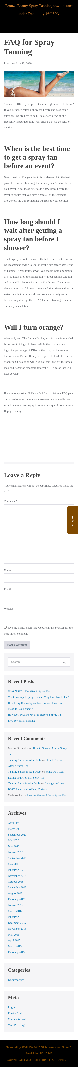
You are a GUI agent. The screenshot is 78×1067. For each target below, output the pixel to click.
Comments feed (17, 1019)
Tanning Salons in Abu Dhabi (24, 760)
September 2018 (17, 887)
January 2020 (15, 852)
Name (8, 570)
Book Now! (72, 520)
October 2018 (15, 881)
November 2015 (17, 928)
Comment (10, 501)
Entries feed (15, 1013)
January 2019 (15, 869)
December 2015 (17, 922)
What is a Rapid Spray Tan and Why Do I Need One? (38, 697)
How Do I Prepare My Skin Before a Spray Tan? (35, 714)
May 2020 (13, 846)
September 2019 (17, 858)
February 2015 (16, 952)
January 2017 (15, 905)
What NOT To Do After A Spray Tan (29, 691)
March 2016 (15, 911)
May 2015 (13, 934)
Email (8, 589)
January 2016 (15, 916)
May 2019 (13, 864)
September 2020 (17, 834)
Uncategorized (16, 979)
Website (8, 608)
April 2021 (14, 822)
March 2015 (15, 946)
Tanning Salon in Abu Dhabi (24, 783)
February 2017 (16, 899)
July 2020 (13, 840)
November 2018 (17, 875)
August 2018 (15, 893)
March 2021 (15, 828)
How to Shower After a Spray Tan (46, 795)
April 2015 (14, 940)
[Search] (64, 662)
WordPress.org (16, 1025)
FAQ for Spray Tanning (21, 720)
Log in (12, 1007)
